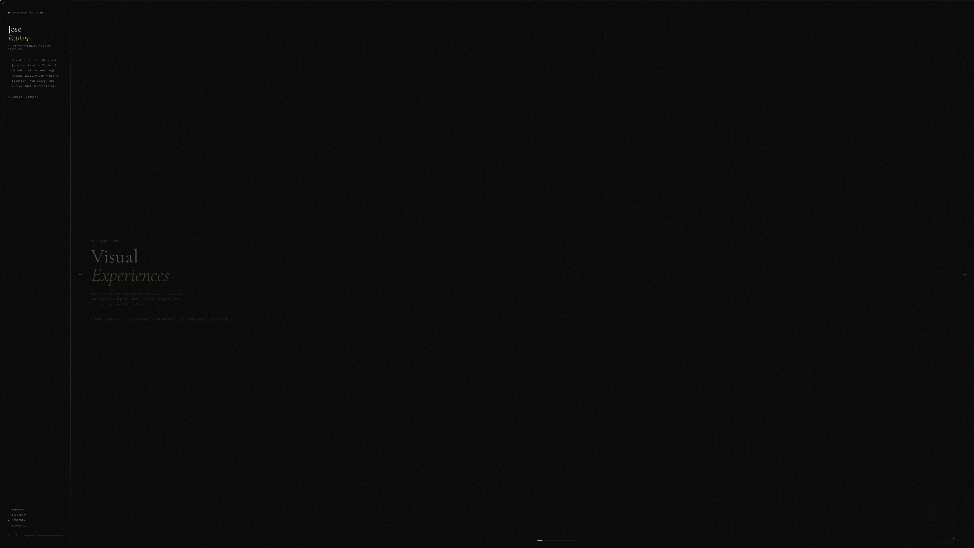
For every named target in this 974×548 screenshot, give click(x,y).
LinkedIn (18, 520)
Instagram (19, 515)
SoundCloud (20, 525)
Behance (17, 509)
